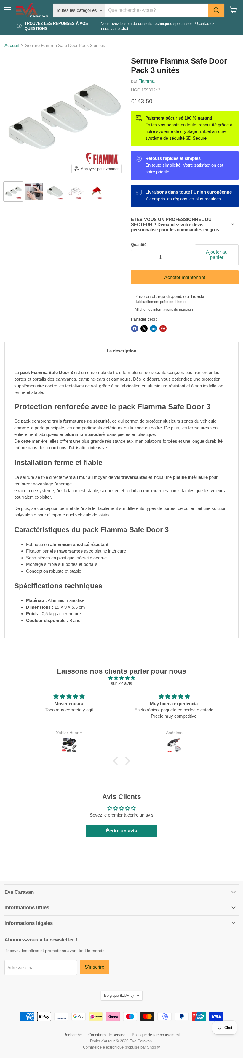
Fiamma (146, 80)
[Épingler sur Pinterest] (163, 328)
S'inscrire (94, 967)
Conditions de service (106, 1035)
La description (121, 350)
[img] (121, 677)
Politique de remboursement (156, 1035)
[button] (117, 761)
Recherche (72, 1035)
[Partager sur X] (144, 328)
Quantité (138, 244)
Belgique (119, 995)
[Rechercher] (216, 10)
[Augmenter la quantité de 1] (184, 257)
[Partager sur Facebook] (134, 328)
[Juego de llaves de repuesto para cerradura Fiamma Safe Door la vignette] (96, 191)
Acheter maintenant (184, 277)
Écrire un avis (121, 830)
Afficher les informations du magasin (164, 309)
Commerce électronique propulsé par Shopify (121, 1047)
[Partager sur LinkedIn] (153, 328)
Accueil (11, 45)
